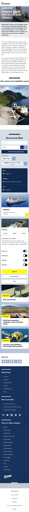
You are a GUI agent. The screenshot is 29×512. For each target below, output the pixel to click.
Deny (14, 281)
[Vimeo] (3, 415)
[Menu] (27, 3)
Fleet (4, 170)
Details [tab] (14, 233)
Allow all (14, 271)
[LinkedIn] (11, 361)
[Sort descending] (26, 147)
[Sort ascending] (22, 147)
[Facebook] (3, 361)
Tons (4, 186)
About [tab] (23, 233)
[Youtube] (7, 415)
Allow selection (15, 276)
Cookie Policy (23, 244)
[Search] (25, 143)
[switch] (25, 255)
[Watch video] (14, 105)
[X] (7, 361)
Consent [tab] (5, 233)
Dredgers (5, 178)
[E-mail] (20, 361)
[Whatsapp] (16, 361)
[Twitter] (20, 415)
